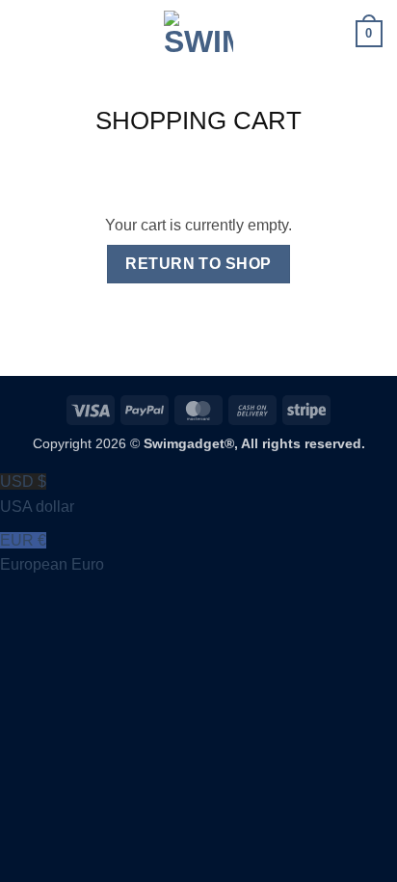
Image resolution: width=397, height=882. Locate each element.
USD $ (37, 494)
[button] (26, 33)
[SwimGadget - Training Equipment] (198, 34)
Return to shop (198, 263)
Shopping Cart (198, 120)
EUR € (52, 553)
